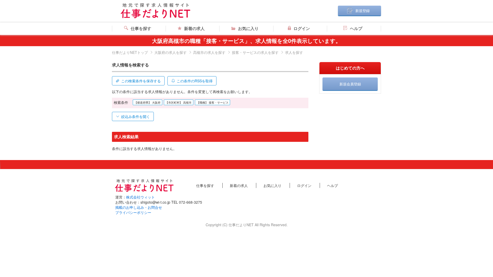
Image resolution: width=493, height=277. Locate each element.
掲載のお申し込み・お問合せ (138, 207)
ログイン (301, 28)
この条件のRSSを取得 (195, 80)
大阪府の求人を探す (170, 52)
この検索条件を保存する (141, 80)
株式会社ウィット (140, 197)
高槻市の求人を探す (209, 52)
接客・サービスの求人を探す (255, 52)
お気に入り (248, 28)
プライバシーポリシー (133, 212)
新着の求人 (194, 28)
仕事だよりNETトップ (130, 52)
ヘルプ (356, 28)
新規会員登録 (350, 83)
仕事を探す (141, 28)
